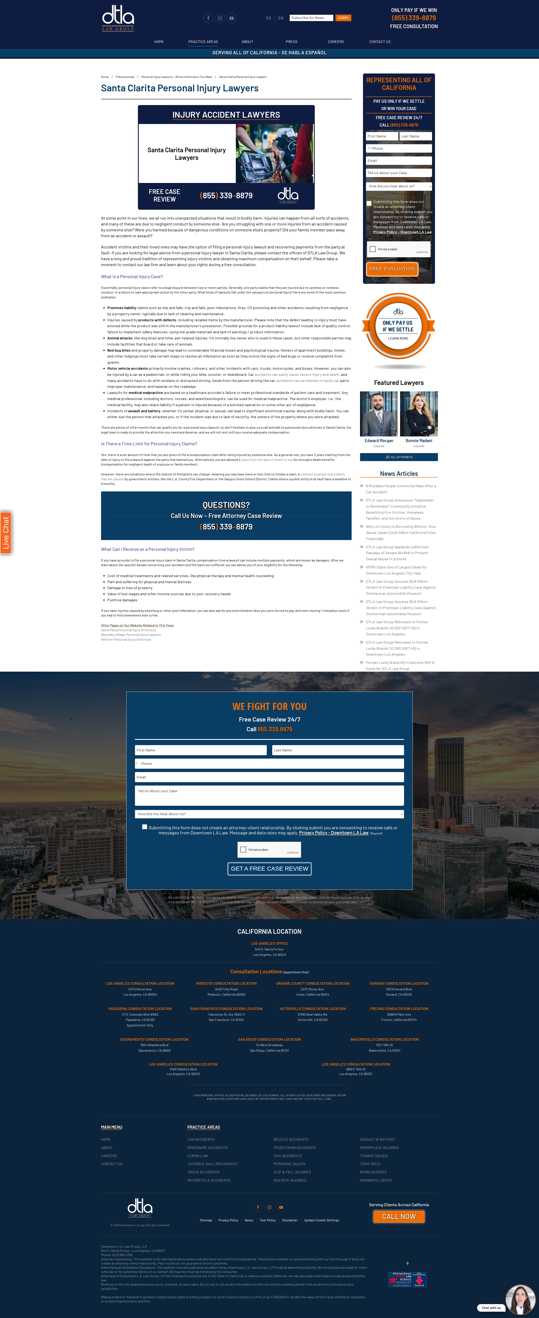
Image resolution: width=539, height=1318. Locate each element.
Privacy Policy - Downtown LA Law (334, 832)
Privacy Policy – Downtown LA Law (402, 231)
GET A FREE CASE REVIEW (269, 868)
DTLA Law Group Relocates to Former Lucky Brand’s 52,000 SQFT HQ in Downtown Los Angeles (397, 627)
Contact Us (380, 41)
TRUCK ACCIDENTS (203, 1172)
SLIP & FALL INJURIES (292, 1172)
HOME (106, 1139)
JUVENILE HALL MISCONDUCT (212, 1163)
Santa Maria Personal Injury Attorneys (128, 630)
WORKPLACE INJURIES (379, 1147)
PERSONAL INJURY (290, 1163)
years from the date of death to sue (267, 460)
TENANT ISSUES (374, 1155)
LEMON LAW (197, 1155)
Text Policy (268, 1220)
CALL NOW (399, 1216)
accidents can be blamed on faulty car (308, 380)
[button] (407, 1264)
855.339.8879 (275, 728)
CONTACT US (112, 1163)
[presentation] (269, 850)
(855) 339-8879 (404, 124)
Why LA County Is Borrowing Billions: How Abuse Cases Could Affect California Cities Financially (401, 532)
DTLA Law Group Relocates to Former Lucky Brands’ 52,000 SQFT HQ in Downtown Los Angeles (397, 648)
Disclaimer (290, 1220)
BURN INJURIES (373, 1172)
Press (292, 41)
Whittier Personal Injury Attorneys (126, 639)
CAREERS (109, 1155)
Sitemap (206, 1220)
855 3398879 (226, 195)
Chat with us (491, 1308)
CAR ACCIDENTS (201, 1139)
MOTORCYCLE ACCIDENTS (209, 1180)
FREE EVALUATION (392, 268)
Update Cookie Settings (321, 1220)
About (247, 41)
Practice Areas (203, 41)
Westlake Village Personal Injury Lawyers (131, 634)
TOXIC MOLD (370, 1163)
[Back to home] (118, 18)
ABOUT (107, 1147)
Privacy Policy (228, 1220)
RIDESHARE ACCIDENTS (207, 1147)
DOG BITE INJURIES (290, 1180)
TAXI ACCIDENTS (288, 1155)
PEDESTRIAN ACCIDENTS (295, 1147)
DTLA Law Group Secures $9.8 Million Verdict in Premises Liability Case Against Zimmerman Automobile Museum (401, 587)
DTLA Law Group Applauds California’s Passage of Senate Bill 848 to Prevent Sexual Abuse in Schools (397, 552)
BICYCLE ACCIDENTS (291, 1139)
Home (159, 41)
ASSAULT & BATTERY (377, 1139)
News (249, 1220)
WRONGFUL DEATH (376, 1180)
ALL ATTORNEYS (401, 457)
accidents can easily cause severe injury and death (297, 374)
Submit (343, 18)
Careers (336, 41)
